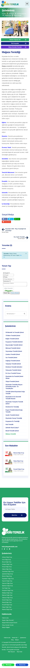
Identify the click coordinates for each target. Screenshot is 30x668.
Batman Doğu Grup (7, 595)
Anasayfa (4, 13)
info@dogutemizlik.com (9, 546)
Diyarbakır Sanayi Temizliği (14, 418)
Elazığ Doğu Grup (6, 602)
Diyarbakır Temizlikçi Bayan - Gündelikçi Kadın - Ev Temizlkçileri (14, 386)
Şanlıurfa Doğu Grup (7, 573)
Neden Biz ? (15, 637)
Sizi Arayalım (15, 43)
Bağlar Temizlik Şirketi (12, 338)
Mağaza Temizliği (17, 15)
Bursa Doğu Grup (6, 562)
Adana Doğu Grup (7, 569)
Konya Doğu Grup (7, 566)
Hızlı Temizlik (9, 424)
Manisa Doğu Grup (18, 453)
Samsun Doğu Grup (7, 583)
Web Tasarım (11, 651)
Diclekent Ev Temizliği (12, 407)
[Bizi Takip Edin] (4, 549)
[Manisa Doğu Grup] (8, 453)
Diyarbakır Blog (8, 15)
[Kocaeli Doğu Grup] (8, 470)
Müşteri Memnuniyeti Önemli (9, 622)
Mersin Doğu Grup (7, 576)
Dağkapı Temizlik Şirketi (13, 360)
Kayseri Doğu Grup (7, 581)
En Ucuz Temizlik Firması (13, 373)
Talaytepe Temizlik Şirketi (13, 364)
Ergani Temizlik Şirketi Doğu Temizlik (14, 411)
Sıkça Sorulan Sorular (15, 47)
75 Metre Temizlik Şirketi (13, 335)
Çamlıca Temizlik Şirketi (13, 354)
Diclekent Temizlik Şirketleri (14, 367)
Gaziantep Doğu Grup (8, 571)
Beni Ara (14, 515)
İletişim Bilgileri (6, 627)
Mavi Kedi (19, 651)
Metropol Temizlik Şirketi (13, 348)
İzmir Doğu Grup (6, 559)
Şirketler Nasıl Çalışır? (12, 427)
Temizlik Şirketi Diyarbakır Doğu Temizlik (15, 392)
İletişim (17, 639)
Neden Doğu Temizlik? (8, 620)
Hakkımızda (5, 618)
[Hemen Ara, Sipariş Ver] (22, 664)
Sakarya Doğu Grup (7, 597)
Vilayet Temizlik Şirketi (12, 381)
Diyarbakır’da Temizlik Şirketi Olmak (14, 377)
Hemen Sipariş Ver (15, 39)
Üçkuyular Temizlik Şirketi (13, 370)
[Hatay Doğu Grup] (8, 461)
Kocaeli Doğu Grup (18, 469)
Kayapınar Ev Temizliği (12, 421)
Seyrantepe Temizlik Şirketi (14, 351)
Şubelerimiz (11, 13)
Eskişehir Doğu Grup (7, 590)
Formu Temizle (15, 293)
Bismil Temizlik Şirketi (12, 430)
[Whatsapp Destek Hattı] (8, 664)
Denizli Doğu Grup (7, 600)
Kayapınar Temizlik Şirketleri (14, 342)
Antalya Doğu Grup (7, 564)
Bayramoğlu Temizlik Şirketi (14, 345)
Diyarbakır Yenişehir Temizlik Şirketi (14, 402)
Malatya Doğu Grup (7, 593)
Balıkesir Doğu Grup (7, 585)
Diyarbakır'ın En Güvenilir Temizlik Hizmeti (13, 397)
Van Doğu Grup (6, 588)
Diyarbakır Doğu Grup (21, 13)
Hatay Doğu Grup (18, 461)
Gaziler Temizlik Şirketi (12, 415)
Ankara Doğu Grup (7, 557)
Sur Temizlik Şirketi (11, 357)
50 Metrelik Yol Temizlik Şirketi (15, 332)
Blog (12, 639)
